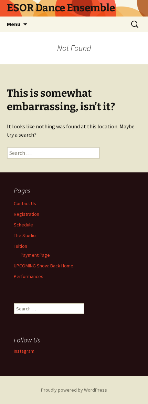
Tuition (20, 246)
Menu (13, 24)
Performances (28, 276)
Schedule (23, 225)
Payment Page (35, 255)
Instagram (24, 351)
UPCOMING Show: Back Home (43, 266)
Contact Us (25, 203)
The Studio (25, 235)
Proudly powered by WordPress (74, 390)
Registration (26, 214)
